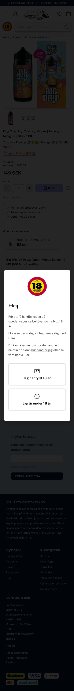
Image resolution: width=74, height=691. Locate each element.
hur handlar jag (42, 350)
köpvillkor (22, 355)
